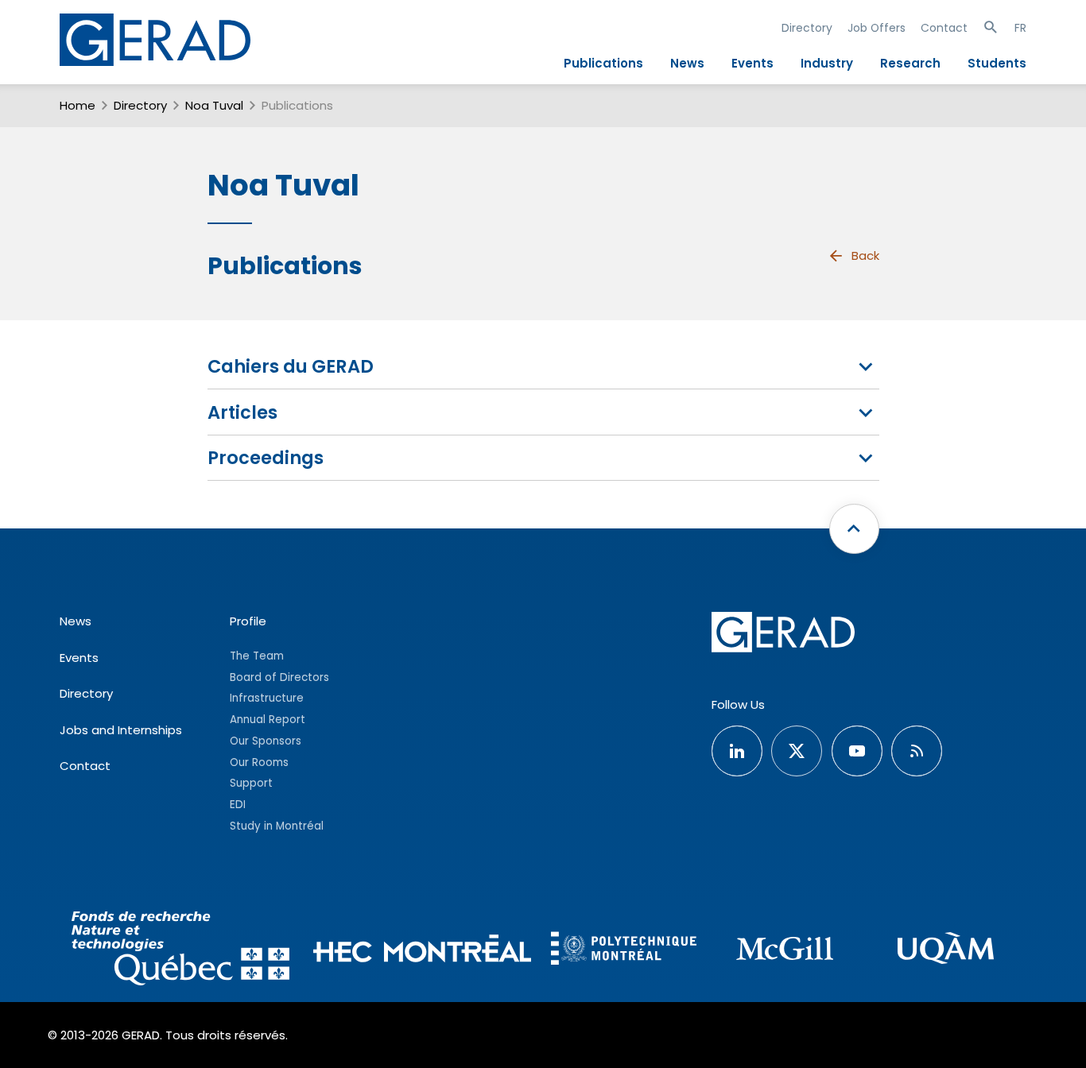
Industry (827, 63)
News (687, 63)
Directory (807, 28)
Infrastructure (267, 698)
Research (910, 63)
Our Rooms (259, 762)
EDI (238, 804)
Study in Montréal (277, 826)
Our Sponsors (265, 741)
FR (1020, 28)
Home (77, 105)
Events (752, 63)
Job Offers (876, 28)
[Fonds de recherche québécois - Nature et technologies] (180, 951)
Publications (603, 63)
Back (865, 255)
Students (997, 63)
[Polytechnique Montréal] (623, 950)
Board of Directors (279, 677)
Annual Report (267, 719)
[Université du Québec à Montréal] (945, 950)
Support (251, 783)
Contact (944, 28)
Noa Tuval (214, 105)
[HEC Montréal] (422, 951)
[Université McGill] (785, 951)
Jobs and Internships (121, 730)
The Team (257, 656)
